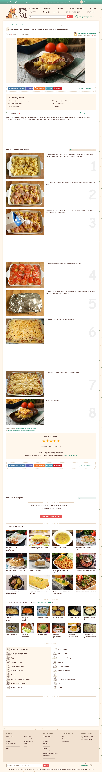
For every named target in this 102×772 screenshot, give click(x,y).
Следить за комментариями (88, 497)
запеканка (15, 430)
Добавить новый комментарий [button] (51, 516)
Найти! (70, 17)
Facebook (30, 88)
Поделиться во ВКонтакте (17, 88)
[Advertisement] (51, 134)
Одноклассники (40, 88)
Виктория (13, 113)
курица (10, 430)
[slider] (51, 441)
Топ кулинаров (33, 8)
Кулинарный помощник (77, 8)
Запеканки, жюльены (30, 428)
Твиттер (50, 88)
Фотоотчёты (48, 8)
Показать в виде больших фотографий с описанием (83, 149)
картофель (21, 430)
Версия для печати (86, 88)
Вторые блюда (20, 428)
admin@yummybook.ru (70, 455)
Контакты (93, 8)
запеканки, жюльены (29, 430)
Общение (61, 8)
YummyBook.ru (16, 12)
